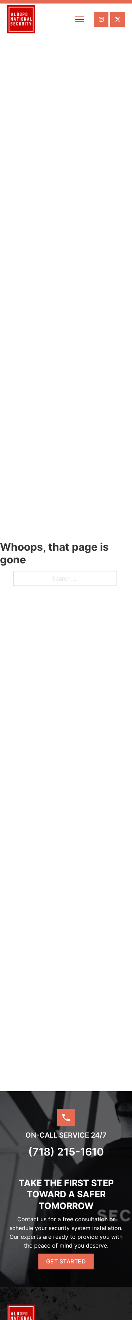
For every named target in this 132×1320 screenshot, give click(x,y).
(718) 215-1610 (66, 1151)
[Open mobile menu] (79, 19)
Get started (66, 1261)
